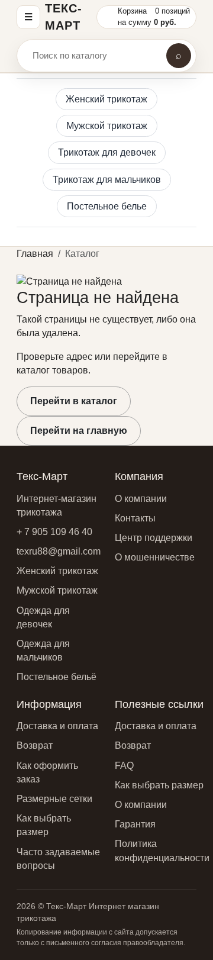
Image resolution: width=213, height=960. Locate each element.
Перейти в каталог (73, 401)
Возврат (35, 745)
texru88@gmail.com (59, 551)
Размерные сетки (54, 799)
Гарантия (135, 824)
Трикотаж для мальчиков (107, 180)
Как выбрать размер (159, 785)
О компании (141, 499)
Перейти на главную (78, 431)
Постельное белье (107, 206)
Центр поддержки (153, 538)
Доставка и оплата (57, 726)
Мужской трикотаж (106, 126)
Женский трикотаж (106, 99)
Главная (35, 254)
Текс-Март (63, 17)
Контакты (135, 518)
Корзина (132, 11)
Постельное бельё (56, 677)
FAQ (124, 766)
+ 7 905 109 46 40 (54, 532)
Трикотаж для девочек (107, 152)
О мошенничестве (155, 557)
